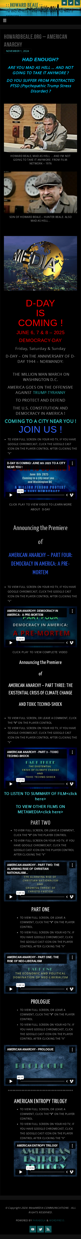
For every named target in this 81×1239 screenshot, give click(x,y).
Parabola (39, 1220)
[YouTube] (64, 3)
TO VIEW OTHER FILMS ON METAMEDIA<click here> (40, 809)
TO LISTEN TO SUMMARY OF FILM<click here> (40, 796)
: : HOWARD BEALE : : (24, 5)
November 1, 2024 (17, 51)
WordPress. (57, 1220)
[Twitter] (71, 3)
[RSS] (77, 3)
